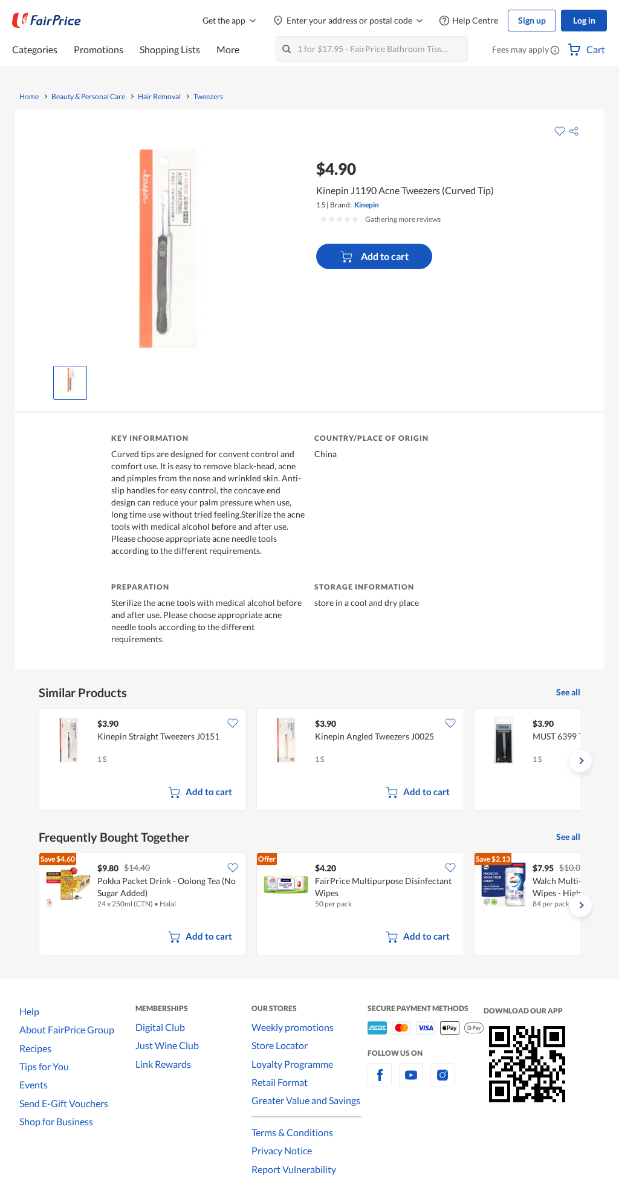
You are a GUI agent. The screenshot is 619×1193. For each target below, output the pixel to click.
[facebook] (380, 1082)
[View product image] (70, 379)
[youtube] (411, 1082)
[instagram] (442, 1082)
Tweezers (208, 96)
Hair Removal (159, 96)
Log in (584, 20)
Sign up (532, 20)
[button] (555, 50)
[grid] (309, 760)
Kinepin (366, 204)
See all (568, 692)
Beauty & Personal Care (88, 96)
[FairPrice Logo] (46, 20)
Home (29, 96)
